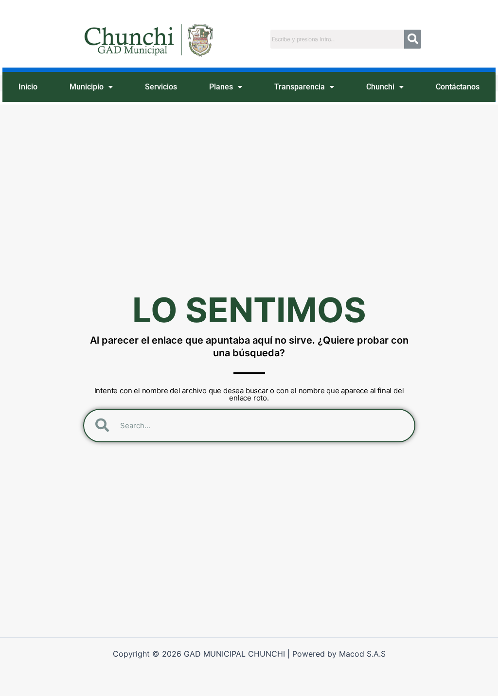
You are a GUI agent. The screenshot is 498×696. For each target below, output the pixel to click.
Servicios (161, 86)
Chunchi (380, 86)
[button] (91, 87)
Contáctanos (458, 86)
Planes (221, 86)
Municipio (87, 86)
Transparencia (299, 86)
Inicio (27, 86)
